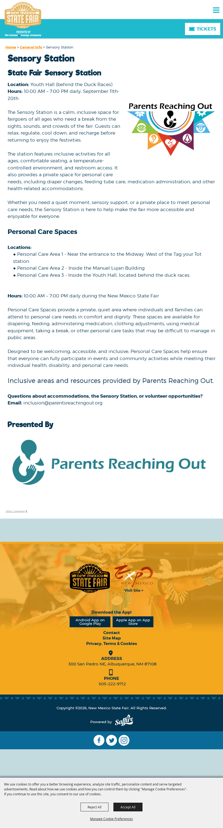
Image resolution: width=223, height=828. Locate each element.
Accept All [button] (127, 807)
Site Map (112, 638)
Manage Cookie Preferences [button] (111, 819)
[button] (170, 126)
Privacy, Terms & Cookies (111, 643)
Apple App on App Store (133, 622)
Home (10, 47)
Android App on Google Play (90, 622)
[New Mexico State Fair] (23, 19)
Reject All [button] (94, 807)
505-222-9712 (112, 683)
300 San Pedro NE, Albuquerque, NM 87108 (112, 663)
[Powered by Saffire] (124, 722)
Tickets (206, 29)
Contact (111, 632)
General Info (31, 47)
